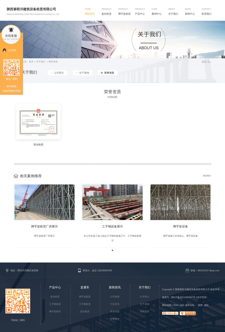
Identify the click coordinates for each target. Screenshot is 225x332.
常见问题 (114, 311)
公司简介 (59, 72)
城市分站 (189, 305)
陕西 (200, 305)
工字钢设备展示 (112, 226)
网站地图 (167, 305)
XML (182, 305)
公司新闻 (114, 296)
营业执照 (38, 144)
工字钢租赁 (55, 304)
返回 (204, 61)
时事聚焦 (114, 319)
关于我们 (40, 61)
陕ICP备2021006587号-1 (184, 297)
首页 (31, 61)
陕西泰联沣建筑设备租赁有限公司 (31, 9)
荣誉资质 (53, 61)
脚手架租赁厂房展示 (44, 226)
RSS (176, 305)
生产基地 (84, 72)
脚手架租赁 (55, 311)
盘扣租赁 (55, 296)
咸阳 (206, 305)
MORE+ (207, 175)
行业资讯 (114, 304)
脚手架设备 (180, 226)
